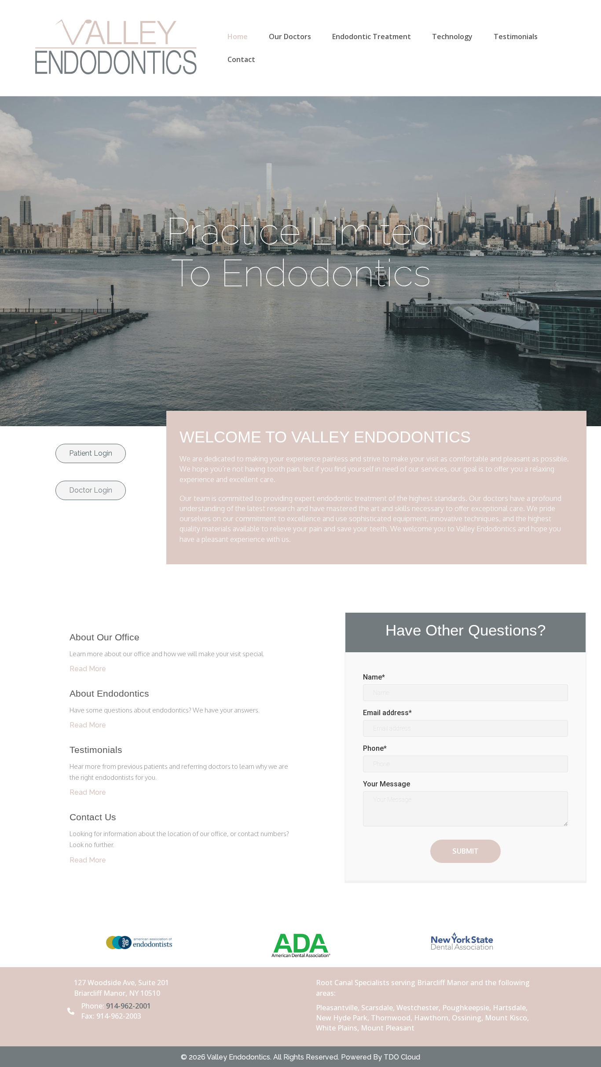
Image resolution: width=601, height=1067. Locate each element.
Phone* (375, 748)
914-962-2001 (128, 1006)
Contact (241, 59)
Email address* (387, 713)
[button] (90, 453)
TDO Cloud (402, 1057)
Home (237, 36)
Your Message (386, 784)
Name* (374, 677)
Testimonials (516, 36)
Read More (88, 669)
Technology (452, 36)
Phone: (93, 1006)
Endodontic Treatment (371, 36)
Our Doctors (290, 36)
